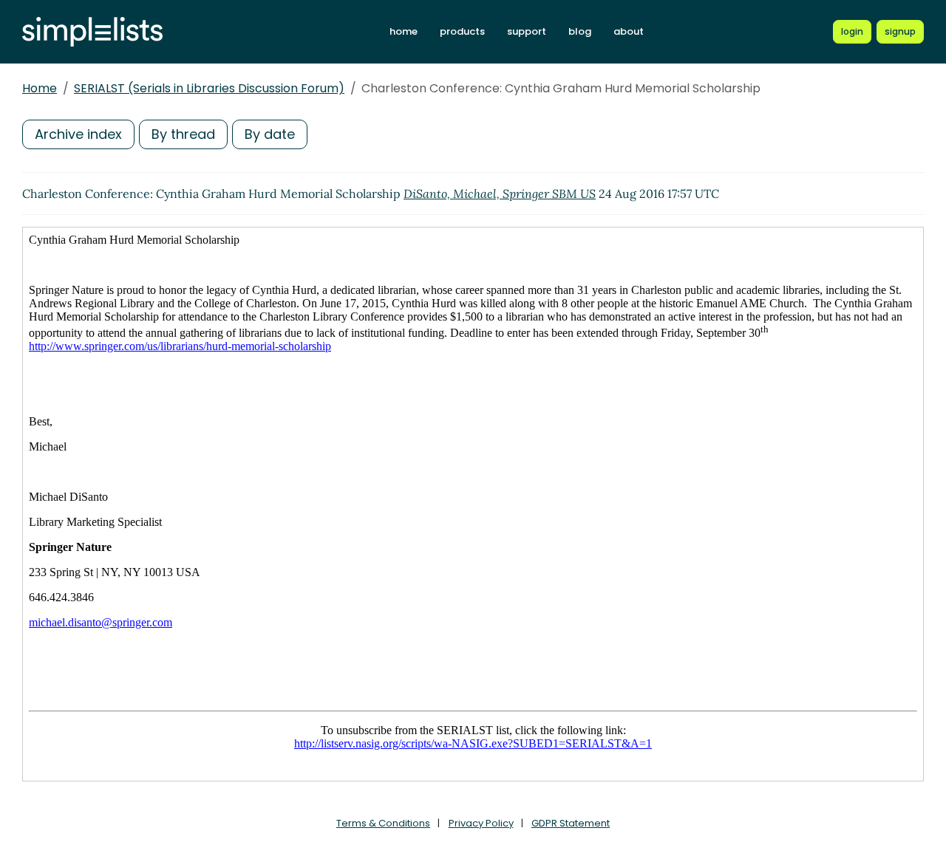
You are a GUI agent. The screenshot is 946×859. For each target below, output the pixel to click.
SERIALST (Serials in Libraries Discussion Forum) (209, 88)
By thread (183, 134)
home (403, 31)
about (628, 31)
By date (270, 134)
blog (579, 31)
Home (39, 88)
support (526, 31)
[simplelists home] (92, 32)
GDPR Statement (570, 823)
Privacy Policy (481, 823)
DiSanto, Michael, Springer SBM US (500, 193)
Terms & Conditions (383, 823)
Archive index (78, 134)
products (462, 31)
